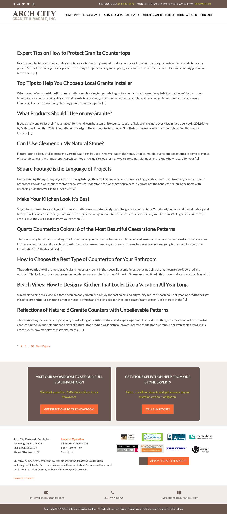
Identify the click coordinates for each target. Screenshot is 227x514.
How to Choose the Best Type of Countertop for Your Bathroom (87, 259)
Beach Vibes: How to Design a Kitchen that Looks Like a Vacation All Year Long (102, 284)
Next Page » (43, 346)
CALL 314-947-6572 (158, 409)
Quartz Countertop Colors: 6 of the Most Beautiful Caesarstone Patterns (96, 229)
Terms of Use (165, 508)
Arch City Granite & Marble (34, 15)
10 (32, 346)
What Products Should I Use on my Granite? (64, 113)
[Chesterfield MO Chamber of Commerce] (201, 440)
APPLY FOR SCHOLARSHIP (168, 461)
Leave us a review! (24, 477)
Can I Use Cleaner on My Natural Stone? (60, 143)
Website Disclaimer (146, 508)
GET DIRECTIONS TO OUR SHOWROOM (69, 409)
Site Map (178, 508)
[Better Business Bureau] (176, 439)
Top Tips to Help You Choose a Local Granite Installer (74, 83)
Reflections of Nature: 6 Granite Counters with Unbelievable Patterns (92, 310)
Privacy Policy (127, 508)
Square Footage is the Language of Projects (64, 169)
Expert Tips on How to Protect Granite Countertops (73, 53)
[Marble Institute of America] (128, 440)
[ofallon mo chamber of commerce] (152, 440)
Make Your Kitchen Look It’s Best (53, 199)
